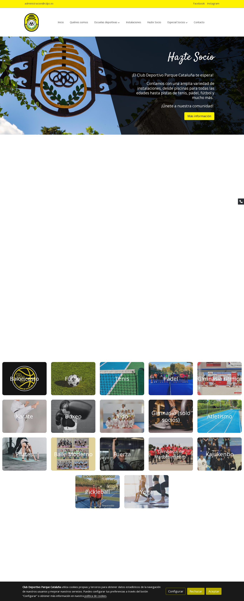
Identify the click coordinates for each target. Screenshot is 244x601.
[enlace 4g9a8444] (122, 378)
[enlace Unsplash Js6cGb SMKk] (24, 416)
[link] (31, 22)
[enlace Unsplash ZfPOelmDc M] (171, 416)
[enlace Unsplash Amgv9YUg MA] (24, 454)
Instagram (213, 3)
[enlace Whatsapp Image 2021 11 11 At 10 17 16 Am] (122, 416)
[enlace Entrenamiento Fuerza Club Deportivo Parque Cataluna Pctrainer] (122, 454)
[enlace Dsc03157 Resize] (219, 416)
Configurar (175, 591)
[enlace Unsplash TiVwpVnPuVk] (73, 416)
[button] (107, 22)
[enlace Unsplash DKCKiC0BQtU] (73, 378)
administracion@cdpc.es (39, 3)
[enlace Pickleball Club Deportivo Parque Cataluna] (97, 491)
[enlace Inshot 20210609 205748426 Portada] (171, 454)
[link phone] (241, 201)
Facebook (199, 3)
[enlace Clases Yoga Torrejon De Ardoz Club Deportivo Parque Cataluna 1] (146, 491)
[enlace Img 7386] (171, 378)
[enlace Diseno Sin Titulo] (24, 378)
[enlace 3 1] (219, 378)
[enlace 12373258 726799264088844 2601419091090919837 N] (219, 454)
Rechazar (196, 591)
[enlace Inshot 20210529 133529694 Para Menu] (73, 454)
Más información (199, 116)
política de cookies (95, 596)
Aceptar (213, 591)
